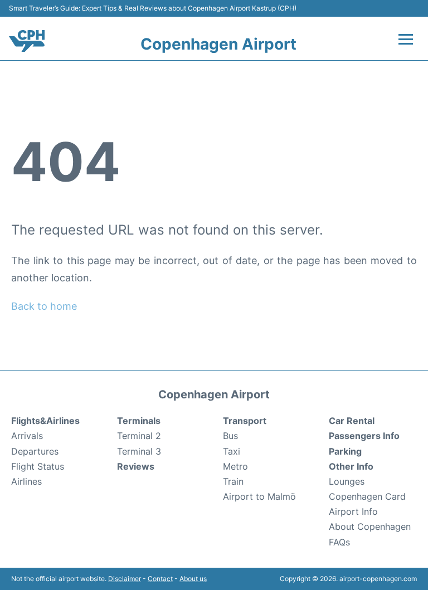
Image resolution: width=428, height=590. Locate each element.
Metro (235, 466)
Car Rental (351, 420)
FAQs (339, 542)
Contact (160, 578)
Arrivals (27, 435)
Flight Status (37, 466)
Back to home (44, 306)
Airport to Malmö (259, 496)
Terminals (138, 420)
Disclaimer (124, 578)
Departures (35, 451)
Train (233, 481)
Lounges (346, 481)
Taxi (231, 451)
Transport (244, 420)
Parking (345, 451)
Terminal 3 (139, 451)
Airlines (26, 481)
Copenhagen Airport (218, 44)
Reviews (135, 466)
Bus (230, 435)
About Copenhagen (370, 526)
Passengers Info (364, 435)
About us (193, 578)
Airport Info (353, 511)
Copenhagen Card (367, 496)
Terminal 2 (139, 435)
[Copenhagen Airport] (27, 41)
